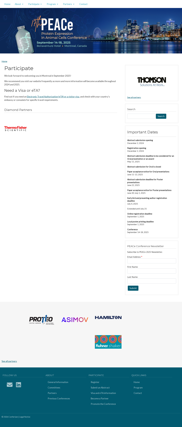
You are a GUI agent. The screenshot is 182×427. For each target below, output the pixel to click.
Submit (133, 288)
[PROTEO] (41, 319)
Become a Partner (100, 398)
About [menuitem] (17, 5)
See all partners (134, 97)
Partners (52, 393)
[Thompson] (151, 81)
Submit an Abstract (100, 387)
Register (95, 382)
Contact (138, 393)
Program (138, 387)
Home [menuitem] (7, 4)
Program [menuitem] (50, 5)
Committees (54, 387)
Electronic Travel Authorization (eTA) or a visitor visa (53, 96)
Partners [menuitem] (66, 5)
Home (4, 61)
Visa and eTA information (103, 393)
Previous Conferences (59, 398)
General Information (58, 382)
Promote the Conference (103, 404)
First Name (132, 267)
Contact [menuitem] (83, 4)
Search (161, 116)
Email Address (134, 257)
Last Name (132, 277)
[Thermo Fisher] (15, 128)
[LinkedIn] (18, 385)
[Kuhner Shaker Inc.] (108, 341)
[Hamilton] (108, 317)
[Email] (9, 385)
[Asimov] (75, 319)
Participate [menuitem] (32, 5)
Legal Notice (24, 417)
